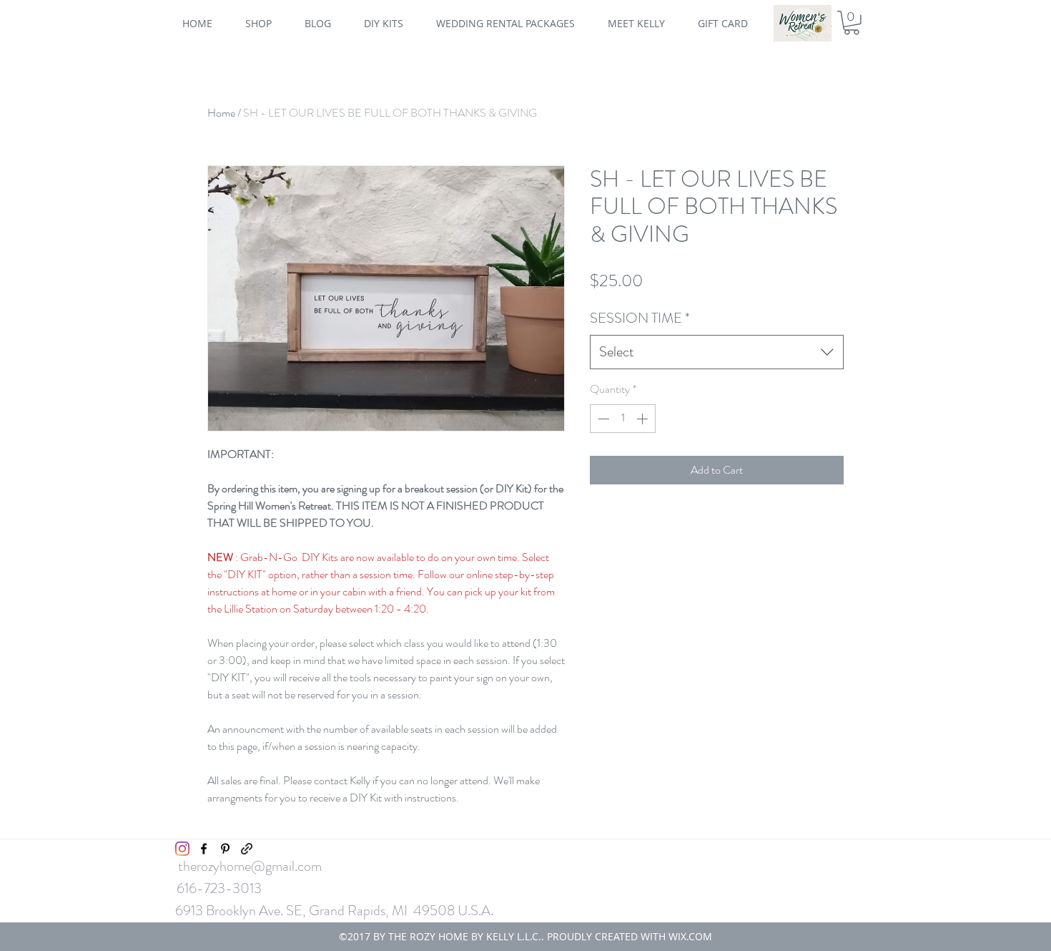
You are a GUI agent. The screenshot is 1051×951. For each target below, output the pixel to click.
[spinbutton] (622, 418)
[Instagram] (182, 849)
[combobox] (717, 352)
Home (221, 112)
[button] (851, 23)
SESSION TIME (640, 318)
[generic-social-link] (247, 849)
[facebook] (204, 849)
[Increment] (643, 418)
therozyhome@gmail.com (250, 866)
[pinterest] (225, 849)
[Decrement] (602, 418)
